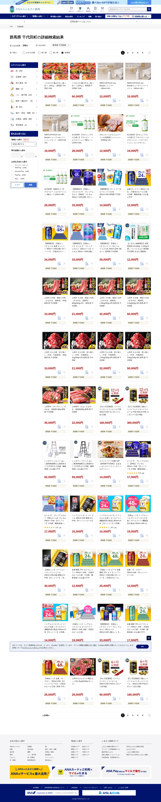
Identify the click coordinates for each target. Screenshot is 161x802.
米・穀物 (12, 760)
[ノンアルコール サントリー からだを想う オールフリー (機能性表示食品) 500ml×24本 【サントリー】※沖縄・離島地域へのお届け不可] (55, 612)
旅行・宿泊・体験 (50, 749)
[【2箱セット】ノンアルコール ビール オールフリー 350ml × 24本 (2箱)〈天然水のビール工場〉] (83, 612)
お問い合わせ (108, 787)
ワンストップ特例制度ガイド (111, 749)
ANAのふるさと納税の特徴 (135, 746)
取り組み (98, 16)
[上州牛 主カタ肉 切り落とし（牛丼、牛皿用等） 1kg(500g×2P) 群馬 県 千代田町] (83, 341)
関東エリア (74, 749)
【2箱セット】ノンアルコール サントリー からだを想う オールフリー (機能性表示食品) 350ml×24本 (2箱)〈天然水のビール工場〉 (138, 520)
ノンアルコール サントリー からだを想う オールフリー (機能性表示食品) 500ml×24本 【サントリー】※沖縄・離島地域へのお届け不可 (55, 629)
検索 (30, 185)
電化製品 (48, 755)
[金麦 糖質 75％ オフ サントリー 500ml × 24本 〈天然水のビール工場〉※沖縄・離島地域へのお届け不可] (138, 612)
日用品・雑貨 (49, 752)
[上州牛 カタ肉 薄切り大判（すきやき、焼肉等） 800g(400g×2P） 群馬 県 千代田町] (83, 286)
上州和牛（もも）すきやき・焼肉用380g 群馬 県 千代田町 (82, 409)
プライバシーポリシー (91, 787)
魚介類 (12, 752)
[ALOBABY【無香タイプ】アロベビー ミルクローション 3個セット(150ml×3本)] (55, 177)
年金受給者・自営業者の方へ (111, 757)
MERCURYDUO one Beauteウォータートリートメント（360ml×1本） (137, 85)
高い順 (55, 53)
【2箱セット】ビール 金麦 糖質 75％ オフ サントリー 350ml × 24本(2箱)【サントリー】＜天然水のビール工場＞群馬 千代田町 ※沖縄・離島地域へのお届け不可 (110, 578)
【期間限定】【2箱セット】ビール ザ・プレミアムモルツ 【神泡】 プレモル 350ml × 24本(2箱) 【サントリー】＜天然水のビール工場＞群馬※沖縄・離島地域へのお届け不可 (83, 197)
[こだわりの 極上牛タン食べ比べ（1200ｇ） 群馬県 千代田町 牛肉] (83, 71)
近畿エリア (74, 752)
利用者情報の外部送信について (54, 787)
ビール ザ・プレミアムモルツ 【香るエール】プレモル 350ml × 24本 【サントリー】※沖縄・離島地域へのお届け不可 (55, 520)
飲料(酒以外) (31, 760)
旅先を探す (69, 16)
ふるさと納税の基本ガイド (110, 746)
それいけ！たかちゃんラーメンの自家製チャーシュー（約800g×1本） (110, 137)
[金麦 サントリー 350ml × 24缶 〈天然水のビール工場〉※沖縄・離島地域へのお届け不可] (138, 177)
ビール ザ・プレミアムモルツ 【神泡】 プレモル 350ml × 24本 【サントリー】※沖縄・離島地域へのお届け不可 (138, 466)
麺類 (28, 752)
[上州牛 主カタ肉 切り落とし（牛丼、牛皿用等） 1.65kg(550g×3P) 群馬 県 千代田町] (110, 341)
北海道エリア (75, 746)
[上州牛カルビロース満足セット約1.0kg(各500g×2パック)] (83, 667)
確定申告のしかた (107, 752)
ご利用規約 (74, 787)
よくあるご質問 (123, 787)
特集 (90, 16)
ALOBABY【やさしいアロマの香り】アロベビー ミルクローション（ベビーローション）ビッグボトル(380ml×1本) (138, 140)
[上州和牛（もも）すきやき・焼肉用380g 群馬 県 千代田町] (83, 395)
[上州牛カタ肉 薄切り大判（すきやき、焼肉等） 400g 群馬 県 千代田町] (55, 286)
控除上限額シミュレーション (111, 755)
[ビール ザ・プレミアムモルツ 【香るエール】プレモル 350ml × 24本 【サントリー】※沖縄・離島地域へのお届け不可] (55, 504)
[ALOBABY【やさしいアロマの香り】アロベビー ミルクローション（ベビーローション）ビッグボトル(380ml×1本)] (138, 123)
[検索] (149, 9)
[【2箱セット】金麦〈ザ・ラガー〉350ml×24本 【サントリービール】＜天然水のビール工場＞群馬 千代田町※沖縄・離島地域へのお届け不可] (55, 667)
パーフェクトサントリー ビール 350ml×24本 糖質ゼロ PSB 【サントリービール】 (83, 518)
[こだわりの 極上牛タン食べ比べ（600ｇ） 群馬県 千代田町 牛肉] (55, 71)
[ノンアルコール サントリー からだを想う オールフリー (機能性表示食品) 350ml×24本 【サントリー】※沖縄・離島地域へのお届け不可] (110, 504)
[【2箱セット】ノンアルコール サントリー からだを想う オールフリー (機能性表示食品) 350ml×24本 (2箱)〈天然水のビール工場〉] (138, 504)
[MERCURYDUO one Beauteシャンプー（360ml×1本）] (110, 71)
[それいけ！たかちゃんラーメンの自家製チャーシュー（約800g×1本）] (110, 123)
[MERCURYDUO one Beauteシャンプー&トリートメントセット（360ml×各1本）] (55, 123)
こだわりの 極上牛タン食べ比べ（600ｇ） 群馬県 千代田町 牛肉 (55, 85)
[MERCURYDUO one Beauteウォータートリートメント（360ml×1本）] (138, 71)
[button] (24, 21)
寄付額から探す (56, 16)
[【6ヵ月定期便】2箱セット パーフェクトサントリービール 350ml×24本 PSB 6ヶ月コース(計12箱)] (138, 667)
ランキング (81, 16)
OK (142, 646)
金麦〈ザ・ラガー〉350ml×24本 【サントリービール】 (137, 572)
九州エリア (85, 755)
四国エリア (74, 755)
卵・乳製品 (31, 757)
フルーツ (12, 757)
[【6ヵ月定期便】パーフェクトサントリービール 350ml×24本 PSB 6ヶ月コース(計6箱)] (110, 667)
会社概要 (36, 787)
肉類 (11, 749)
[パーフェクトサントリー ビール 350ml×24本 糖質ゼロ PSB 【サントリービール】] (83, 504)
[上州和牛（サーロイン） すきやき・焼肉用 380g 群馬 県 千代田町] (55, 395)
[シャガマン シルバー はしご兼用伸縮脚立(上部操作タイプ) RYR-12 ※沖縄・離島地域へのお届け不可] (55, 449)
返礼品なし (48, 760)
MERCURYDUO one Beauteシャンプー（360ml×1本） (107, 85)
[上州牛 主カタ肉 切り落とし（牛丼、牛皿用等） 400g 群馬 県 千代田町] (55, 341)
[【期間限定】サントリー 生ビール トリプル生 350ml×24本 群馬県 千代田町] (110, 177)
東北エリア (85, 746)
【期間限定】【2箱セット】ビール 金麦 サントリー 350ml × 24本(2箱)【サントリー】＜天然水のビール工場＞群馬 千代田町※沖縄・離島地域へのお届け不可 (55, 251)
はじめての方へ (131, 749)
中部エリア (85, 749)
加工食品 (30, 749)
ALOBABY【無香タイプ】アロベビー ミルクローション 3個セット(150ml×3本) (55, 191)
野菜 (11, 755)
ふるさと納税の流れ (132, 752)
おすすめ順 (30, 53)
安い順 (44, 53)
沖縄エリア (74, 757)
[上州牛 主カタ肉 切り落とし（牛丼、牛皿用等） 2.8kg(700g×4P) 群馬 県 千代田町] (138, 341)
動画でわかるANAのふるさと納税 (137, 755)
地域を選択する (18, 144)
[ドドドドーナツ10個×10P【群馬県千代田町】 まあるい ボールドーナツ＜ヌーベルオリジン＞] (110, 449)
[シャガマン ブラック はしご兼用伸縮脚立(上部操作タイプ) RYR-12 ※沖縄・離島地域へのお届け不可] (83, 449)
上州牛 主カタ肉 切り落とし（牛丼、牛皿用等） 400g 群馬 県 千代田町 (55, 354)
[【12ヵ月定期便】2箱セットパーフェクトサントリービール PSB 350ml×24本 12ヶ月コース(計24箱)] (138, 395)
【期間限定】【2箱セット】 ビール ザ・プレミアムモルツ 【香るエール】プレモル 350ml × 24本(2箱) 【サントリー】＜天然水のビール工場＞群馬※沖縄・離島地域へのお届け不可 (83, 251)
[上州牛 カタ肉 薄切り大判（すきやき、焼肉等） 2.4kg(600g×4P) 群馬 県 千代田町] (138, 286)
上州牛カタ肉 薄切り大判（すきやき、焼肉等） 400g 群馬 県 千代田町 (55, 300)
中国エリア (85, 752)
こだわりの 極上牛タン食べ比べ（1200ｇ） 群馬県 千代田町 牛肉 (83, 85)
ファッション (49, 757)
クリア (17, 185)
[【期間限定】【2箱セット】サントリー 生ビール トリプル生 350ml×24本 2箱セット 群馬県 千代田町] (110, 232)
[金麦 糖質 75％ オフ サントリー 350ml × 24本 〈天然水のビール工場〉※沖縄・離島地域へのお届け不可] (83, 558)
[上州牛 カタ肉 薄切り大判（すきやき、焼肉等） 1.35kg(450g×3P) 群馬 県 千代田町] (110, 286)
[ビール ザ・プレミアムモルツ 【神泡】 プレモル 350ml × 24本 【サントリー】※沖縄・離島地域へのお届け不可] (138, 449)
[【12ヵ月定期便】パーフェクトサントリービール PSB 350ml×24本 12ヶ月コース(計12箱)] (110, 395)
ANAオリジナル (15, 746)
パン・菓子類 (31, 755)
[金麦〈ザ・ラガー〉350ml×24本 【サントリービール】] (138, 558)
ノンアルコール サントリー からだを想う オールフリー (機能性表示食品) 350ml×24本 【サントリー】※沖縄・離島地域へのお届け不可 (110, 520)
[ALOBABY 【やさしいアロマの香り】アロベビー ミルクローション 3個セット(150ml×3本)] (83, 123)
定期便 (29, 746)
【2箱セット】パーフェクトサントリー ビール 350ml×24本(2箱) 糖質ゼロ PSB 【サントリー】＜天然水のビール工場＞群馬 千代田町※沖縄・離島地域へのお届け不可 (55, 578)
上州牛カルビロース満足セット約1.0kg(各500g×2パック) (82, 681)
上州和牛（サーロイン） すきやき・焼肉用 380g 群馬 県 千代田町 (55, 409)
